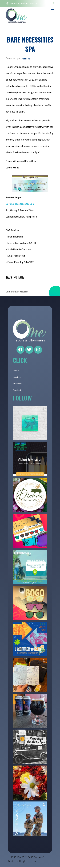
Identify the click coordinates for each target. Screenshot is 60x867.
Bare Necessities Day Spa (20, 203)
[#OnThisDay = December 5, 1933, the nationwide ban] (30, 747)
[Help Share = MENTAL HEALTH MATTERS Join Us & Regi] (30, 567)
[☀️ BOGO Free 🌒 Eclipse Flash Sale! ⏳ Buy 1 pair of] (30, 603)
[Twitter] (29, 350)
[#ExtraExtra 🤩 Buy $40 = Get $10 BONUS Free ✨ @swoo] (30, 531)
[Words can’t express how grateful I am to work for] (30, 783)
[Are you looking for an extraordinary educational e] (30, 459)
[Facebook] (20, 350)
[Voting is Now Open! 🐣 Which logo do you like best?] (30, 495)
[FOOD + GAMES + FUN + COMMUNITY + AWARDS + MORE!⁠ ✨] (30, 639)
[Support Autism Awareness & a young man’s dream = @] (30, 423)
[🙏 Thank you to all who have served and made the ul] (30, 818)
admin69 (26, 58)
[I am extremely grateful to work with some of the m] (30, 675)
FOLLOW (22, 397)
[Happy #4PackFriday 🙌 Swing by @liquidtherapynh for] (30, 711)
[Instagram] (38, 350)
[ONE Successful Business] (18, 15)
